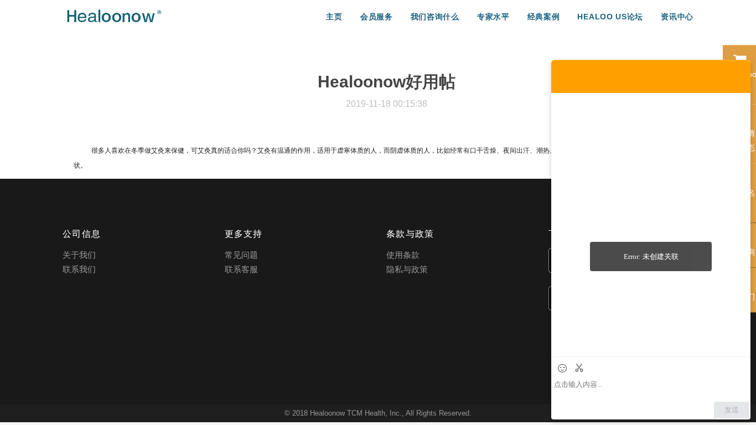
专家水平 (493, 16)
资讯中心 (677, 16)
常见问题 (241, 255)
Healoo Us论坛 (610, 16)
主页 (334, 16)
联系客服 (241, 269)
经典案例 (543, 16)
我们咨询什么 (435, 16)
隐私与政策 (407, 269)
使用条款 (403, 255)
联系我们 (79, 269)
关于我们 (79, 255)
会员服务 (376, 16)
